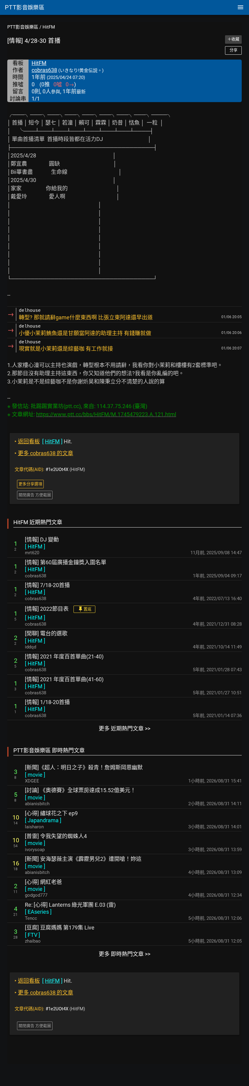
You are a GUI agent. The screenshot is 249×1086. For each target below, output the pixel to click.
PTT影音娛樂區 (22, 27)
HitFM (49, 27)
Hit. (43, 441)
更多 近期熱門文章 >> (124, 728)
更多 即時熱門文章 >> (124, 954)
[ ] (35, 546)
